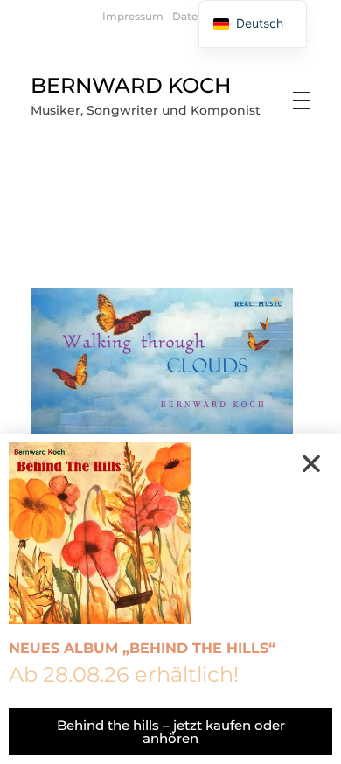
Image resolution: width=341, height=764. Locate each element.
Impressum (133, 16)
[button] (311, 463)
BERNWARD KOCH (131, 85)
